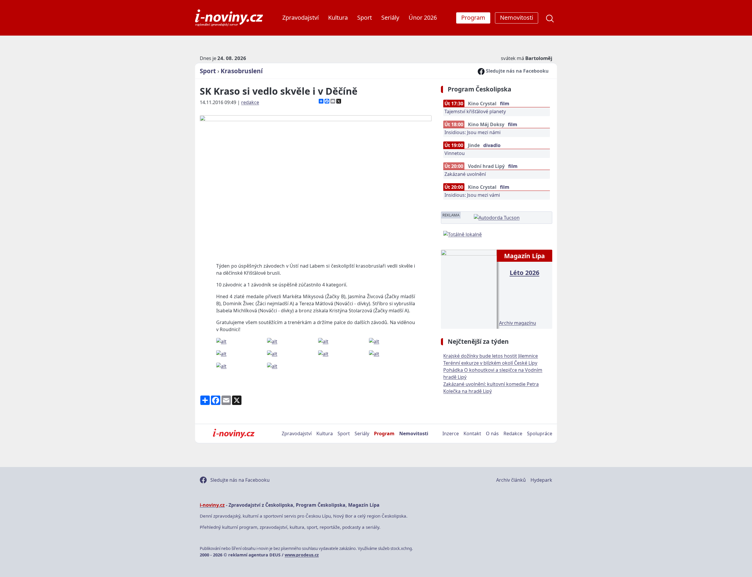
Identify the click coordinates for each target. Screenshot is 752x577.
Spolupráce (539, 433)
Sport (364, 17)
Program (384, 433)
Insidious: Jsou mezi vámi (472, 195)
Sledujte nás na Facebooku (517, 71)
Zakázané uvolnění (465, 174)
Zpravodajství (300, 17)
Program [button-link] (473, 17)
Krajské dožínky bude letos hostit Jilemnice (490, 356)
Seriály (390, 17)
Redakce (512, 433)
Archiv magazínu (517, 323)
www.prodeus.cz (302, 555)
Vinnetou (454, 153)
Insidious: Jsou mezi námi (472, 132)
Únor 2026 (423, 17)
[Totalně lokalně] (462, 234)
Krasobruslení (242, 71)
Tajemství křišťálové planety (475, 111)
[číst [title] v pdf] (468, 288)
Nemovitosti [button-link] (516, 17)
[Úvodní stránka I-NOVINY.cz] (233, 433)
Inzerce (450, 433)
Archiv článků (511, 480)
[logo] (229, 18)
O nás (492, 433)
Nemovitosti (413, 433)
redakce (250, 102)
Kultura (338, 17)
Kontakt (472, 433)
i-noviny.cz (212, 505)
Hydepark (541, 480)
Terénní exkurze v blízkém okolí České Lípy (490, 363)
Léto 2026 (524, 272)
